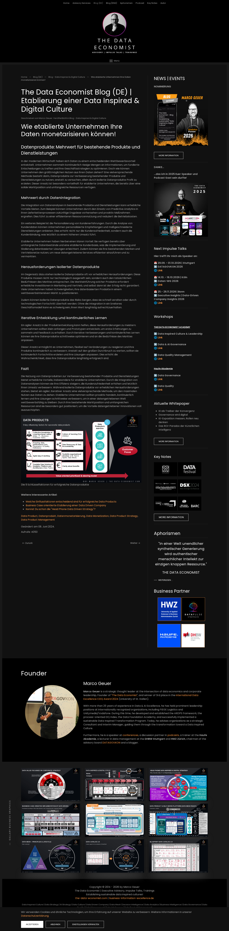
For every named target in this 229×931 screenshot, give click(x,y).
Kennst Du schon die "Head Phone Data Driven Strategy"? (60, 509)
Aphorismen (126, 3)
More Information (169, 155)
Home (66, 3)
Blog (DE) (98, 3)
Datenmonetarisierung (71, 516)
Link (160, 270)
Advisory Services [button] (82, 3)
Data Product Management (38, 520)
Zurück (29, 543)
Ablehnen (55, 924)
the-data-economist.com (91, 898)
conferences (130, 735)
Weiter (133, 543)
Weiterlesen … (165, 580)
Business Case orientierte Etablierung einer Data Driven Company (66, 505)
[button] (114, 60)
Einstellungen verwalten (85, 924)
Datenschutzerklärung (35, 916)
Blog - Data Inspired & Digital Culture (87, 118)
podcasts (173, 735)
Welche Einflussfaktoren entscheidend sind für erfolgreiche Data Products (71, 501)
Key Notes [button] (152, 3)
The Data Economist (124, 695)
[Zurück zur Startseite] (114, 32)
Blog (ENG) (111, 3)
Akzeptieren (32, 924)
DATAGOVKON (111, 742)
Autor (163, 3)
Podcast (140, 3)
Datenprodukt (47, 516)
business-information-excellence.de (131, 898)
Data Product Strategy (124, 516)
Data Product (29, 516)
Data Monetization (97, 516)
